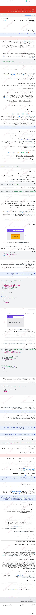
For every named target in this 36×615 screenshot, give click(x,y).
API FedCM (12, 102)
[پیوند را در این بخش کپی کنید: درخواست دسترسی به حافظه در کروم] (22, 150)
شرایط (34, 610)
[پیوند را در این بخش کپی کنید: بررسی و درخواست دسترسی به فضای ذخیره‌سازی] (18, 131)
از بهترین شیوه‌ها (6, 97)
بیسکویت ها (33, 3)
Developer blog (33, 605)
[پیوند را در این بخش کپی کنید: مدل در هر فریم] (29, 199)
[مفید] (3, 18)
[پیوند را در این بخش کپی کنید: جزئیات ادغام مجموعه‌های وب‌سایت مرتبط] (17, 109)
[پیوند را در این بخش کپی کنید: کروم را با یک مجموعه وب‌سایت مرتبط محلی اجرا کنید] (16, 415)
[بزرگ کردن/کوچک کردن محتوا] (30, 24)
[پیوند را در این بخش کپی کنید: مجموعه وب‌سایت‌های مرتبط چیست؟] (19, 51)
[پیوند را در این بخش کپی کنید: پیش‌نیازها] (31, 400)
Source (8, 113)
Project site (21, 605)
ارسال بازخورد (4, 20)
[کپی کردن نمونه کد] (34, 59)
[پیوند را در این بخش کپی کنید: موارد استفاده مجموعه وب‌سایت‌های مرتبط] (17, 83)
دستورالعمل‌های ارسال (14, 78)
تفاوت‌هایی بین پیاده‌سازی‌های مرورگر (16, 126)
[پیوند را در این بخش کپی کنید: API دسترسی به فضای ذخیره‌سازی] (23, 111)
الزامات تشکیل (27, 475)
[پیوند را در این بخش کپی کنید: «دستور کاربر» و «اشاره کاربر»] (24, 550)
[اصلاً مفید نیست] (1, 18)
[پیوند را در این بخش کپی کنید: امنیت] (32, 218)
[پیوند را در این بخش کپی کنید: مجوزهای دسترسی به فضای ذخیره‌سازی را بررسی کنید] (16, 173)
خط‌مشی (13, 520)
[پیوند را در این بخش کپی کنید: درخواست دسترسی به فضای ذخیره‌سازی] (23, 261)
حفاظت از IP (22, 498)
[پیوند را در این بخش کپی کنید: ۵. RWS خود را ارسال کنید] (25, 489)
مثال (7, 509)
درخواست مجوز (33, 553)
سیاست (18, 526)
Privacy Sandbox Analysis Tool (7, 605)
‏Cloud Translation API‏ (28, 15)
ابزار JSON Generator (23, 470)
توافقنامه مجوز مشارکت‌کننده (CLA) (21, 493)
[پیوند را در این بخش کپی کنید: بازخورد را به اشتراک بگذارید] (23, 580)
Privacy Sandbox (33, 18)
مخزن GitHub (24, 468)
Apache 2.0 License (32, 598)
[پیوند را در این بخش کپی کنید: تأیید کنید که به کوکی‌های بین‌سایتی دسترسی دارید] (17, 446)
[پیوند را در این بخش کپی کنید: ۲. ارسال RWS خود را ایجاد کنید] (23, 466)
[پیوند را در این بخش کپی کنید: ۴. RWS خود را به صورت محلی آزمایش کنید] (19, 484)
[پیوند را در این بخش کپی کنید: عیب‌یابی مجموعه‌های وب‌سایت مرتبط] (19, 548)
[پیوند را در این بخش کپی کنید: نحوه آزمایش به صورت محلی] (23, 397)
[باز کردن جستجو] (14, 1)
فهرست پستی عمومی (29, 587)
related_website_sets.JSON (30, 469)
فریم (28, 201)
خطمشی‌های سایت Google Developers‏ (18, 598)
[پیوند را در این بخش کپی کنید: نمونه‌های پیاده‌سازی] (26, 224)
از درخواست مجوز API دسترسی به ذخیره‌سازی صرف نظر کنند (22, 575)
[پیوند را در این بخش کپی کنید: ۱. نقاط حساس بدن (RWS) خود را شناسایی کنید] (18, 461)
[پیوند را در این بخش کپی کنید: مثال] (32, 431)
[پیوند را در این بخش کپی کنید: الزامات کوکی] (30, 209)
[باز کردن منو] (34, 1)
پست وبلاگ (3, 33)
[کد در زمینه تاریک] (33, 59)
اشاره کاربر (32, 554)
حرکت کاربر (32, 142)
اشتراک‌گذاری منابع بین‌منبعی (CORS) (17, 219)
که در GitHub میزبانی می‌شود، (16, 65)
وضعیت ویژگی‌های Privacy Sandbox (30, 11)
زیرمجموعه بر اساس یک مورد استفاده (28, 71)
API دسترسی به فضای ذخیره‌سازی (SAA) (18, 74)
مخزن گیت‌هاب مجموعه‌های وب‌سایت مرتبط (15, 589)
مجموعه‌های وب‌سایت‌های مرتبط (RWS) (29, 41)
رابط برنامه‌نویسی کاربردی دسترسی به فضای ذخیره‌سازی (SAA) (27, 116)
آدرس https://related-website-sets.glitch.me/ (11, 434)
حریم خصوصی (31, 610)
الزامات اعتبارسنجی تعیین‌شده (21, 475)
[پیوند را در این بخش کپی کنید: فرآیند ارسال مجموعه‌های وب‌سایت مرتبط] (18, 452)
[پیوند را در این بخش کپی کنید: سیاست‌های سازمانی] (26, 515)
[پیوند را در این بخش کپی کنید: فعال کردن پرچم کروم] (27, 405)
